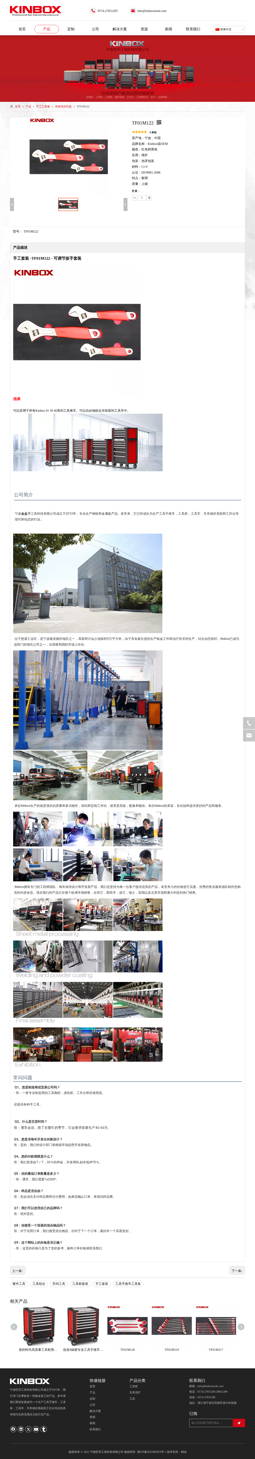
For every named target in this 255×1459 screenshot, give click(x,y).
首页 (92, 1386)
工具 (132, 1398)
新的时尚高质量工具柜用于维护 (39, 1349)
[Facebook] (13, 1429)
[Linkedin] (21, 1429)
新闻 (92, 1423)
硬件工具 (19, 1283)
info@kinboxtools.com (151, 11)
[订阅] (239, 1423)
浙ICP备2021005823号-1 (151, 1451)
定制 (92, 1398)
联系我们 (95, 1429)
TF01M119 (172, 1349)
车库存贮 (135, 1392)
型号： (18, 231)
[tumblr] (43, 1429)
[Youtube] (36, 1429)
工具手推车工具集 (128, 1283)
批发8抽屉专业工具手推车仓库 (83, 1349)
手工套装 (101, 1283)
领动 (183, 1451)
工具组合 (38, 1283)
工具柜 (133, 1386)
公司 (92, 1404)
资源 (92, 1417)
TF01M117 (216, 1349)
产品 (92, 1392)
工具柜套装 (80, 1283)
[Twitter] (28, 1429)
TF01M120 (127, 1349)
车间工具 (58, 1283)
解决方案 (95, 1411)
